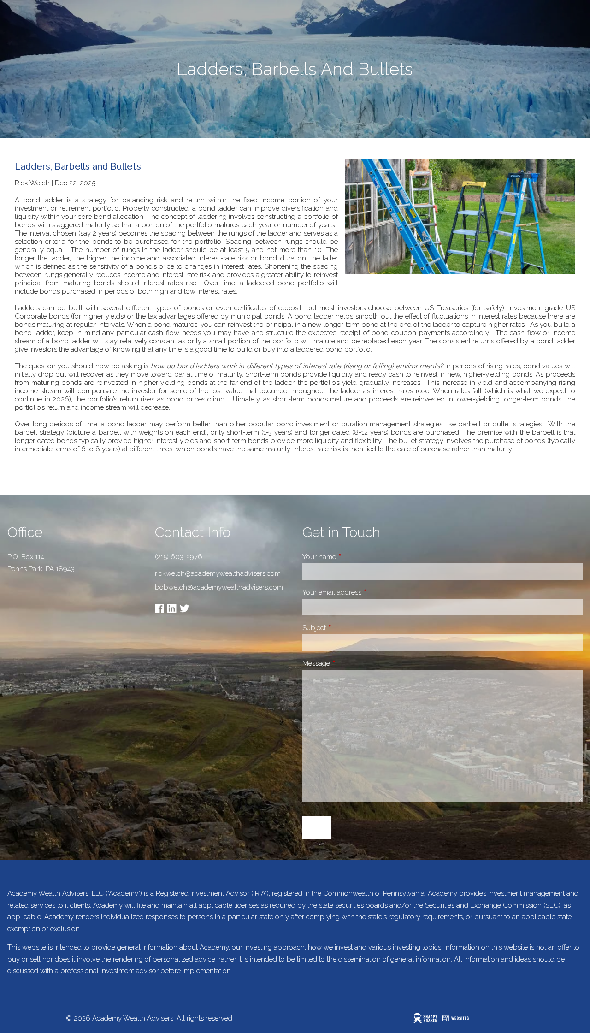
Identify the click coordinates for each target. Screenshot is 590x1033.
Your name (351, 557)
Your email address (364, 592)
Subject (346, 628)
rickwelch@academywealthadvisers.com (218, 573)
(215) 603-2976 (178, 557)
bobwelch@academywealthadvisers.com (219, 587)
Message (348, 663)
